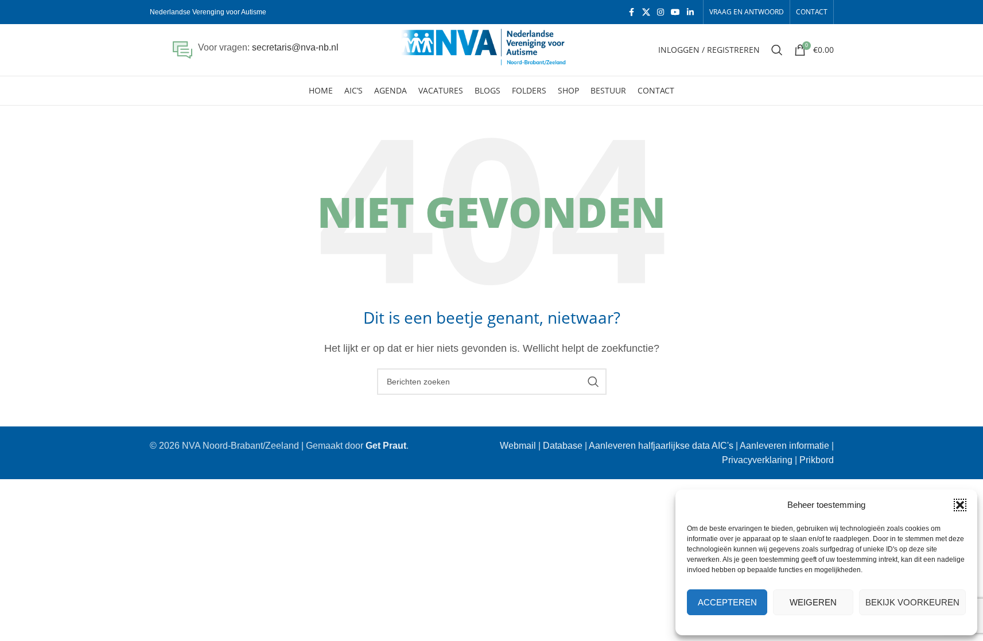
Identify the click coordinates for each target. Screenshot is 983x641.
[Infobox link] (256, 50)
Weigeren (813, 602)
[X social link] (646, 12)
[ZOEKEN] (593, 381)
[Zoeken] (777, 49)
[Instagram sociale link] (660, 12)
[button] (960, 505)
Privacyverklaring (757, 460)
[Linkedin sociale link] (690, 12)
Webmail (518, 445)
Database (562, 445)
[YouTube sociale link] (675, 12)
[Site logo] (491, 49)
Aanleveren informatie (784, 445)
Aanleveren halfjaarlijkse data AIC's (661, 445)
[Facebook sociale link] (632, 12)
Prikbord (816, 460)
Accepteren (727, 602)
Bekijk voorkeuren (912, 602)
